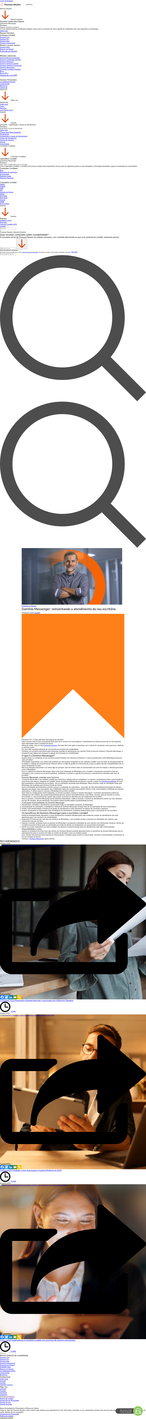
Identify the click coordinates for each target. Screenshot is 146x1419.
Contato (3, 226)
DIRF (2, 188)
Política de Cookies (6, 1399)
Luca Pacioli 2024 (6, 110)
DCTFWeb (3, 196)
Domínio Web (5, 47)
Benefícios (3, 86)
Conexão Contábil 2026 (8, 224)
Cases (2, 106)
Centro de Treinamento (8, 138)
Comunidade (4, 144)
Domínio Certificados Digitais (10, 60)
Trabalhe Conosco (6, 1385)
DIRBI (2, 202)
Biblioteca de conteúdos (8, 172)
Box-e (2, 71)
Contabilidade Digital (7, 82)
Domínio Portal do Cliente (9, 64)
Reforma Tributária (6, 178)
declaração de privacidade (30, 252)
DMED (2, 184)
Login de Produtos (6, 1)
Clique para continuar (6, 1418)
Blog (1, 170)
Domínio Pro (4, 39)
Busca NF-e (4, 73)
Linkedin (3, 1389)
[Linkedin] (11, 997)
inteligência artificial (108, 781)
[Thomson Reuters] (16, 7)
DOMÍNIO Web (5, 1367)
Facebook (3, 1393)
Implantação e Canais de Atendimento (13, 136)
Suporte (3, 1381)
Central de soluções (7, 140)
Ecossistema (4, 174)
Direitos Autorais (6, 1404)
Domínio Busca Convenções (10, 58)
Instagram (3, 1395)
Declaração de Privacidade (9, 1400)
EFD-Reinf (3, 198)
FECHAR (74, 252)
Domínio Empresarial (7, 43)
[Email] (15, 997)
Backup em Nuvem (7, 49)
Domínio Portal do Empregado (11, 65)
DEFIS (2, 194)
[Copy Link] (19, 997)
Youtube (3, 1391)
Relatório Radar (5, 176)
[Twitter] (6, 997)
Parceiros (3, 108)
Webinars (3, 222)
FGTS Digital (4, 204)
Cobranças (3, 88)
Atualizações (4, 134)
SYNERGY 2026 (6, 220)
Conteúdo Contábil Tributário (10, 69)
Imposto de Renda (6, 192)
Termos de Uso (5, 1402)
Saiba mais (4, 31)
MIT (1, 190)
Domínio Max (5, 41)
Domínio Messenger (7, 67)
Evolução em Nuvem (8, 51)
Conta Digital (4, 84)
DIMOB (2, 186)
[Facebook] (2, 997)
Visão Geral (4, 1379)
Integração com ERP (8, 75)
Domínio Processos (7, 62)
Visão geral (4, 104)
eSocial (2, 142)
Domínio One (5, 37)
